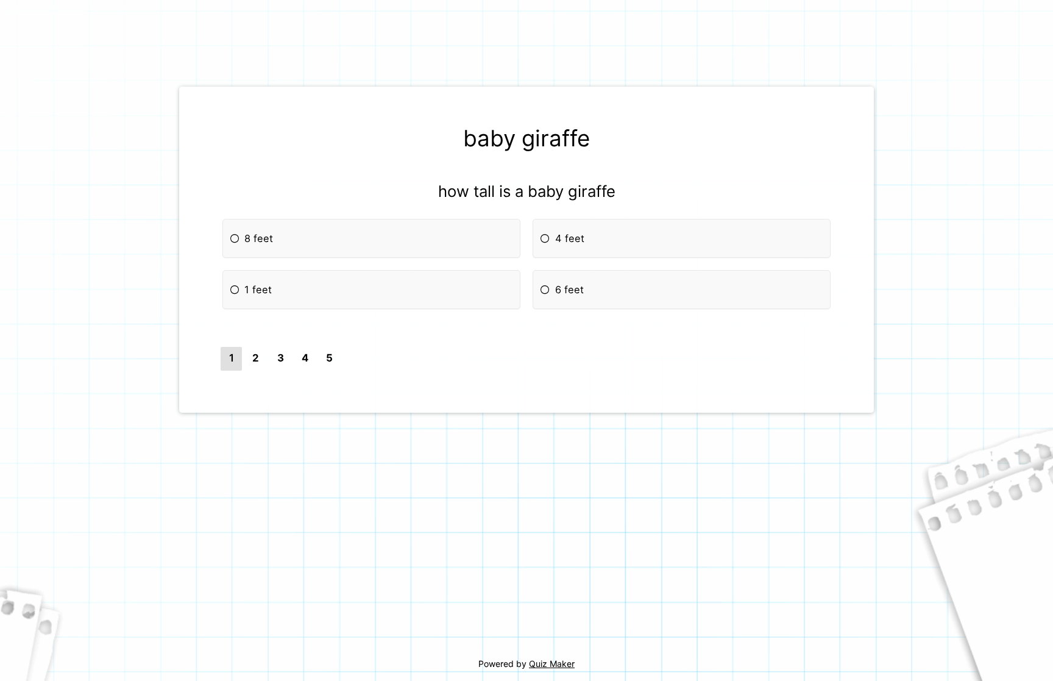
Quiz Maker (552, 663)
